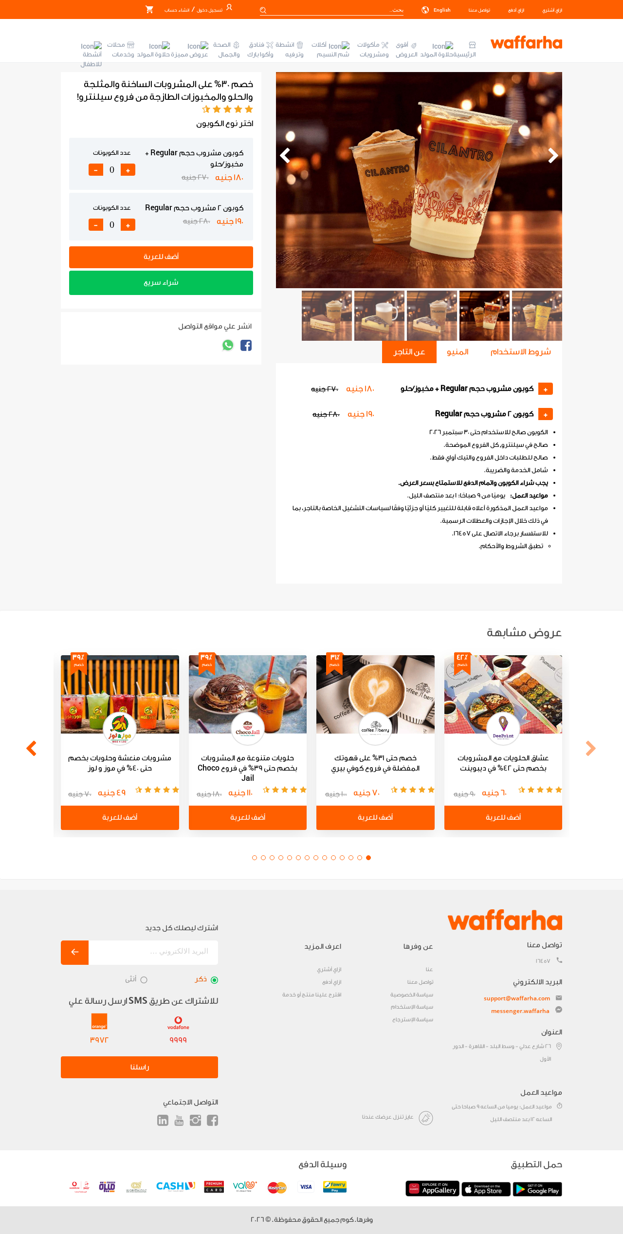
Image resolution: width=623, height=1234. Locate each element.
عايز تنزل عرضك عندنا (388, 1117)
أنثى (130, 979)
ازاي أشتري (552, 10)
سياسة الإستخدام (412, 1007)
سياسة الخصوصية (411, 995)
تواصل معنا (479, 10)
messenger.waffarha (520, 1011)
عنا (429, 969)
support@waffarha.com (517, 998)
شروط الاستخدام (521, 351)
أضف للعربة (161, 257)
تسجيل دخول (209, 10)
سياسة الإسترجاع (412, 1019)
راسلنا (139, 1067)
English (442, 10)
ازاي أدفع (516, 10)
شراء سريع (161, 282)
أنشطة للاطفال (91, 59)
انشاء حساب (177, 10)
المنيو (457, 351)
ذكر (201, 979)
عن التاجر (409, 351)
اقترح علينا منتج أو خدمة (311, 995)
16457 (543, 961)
